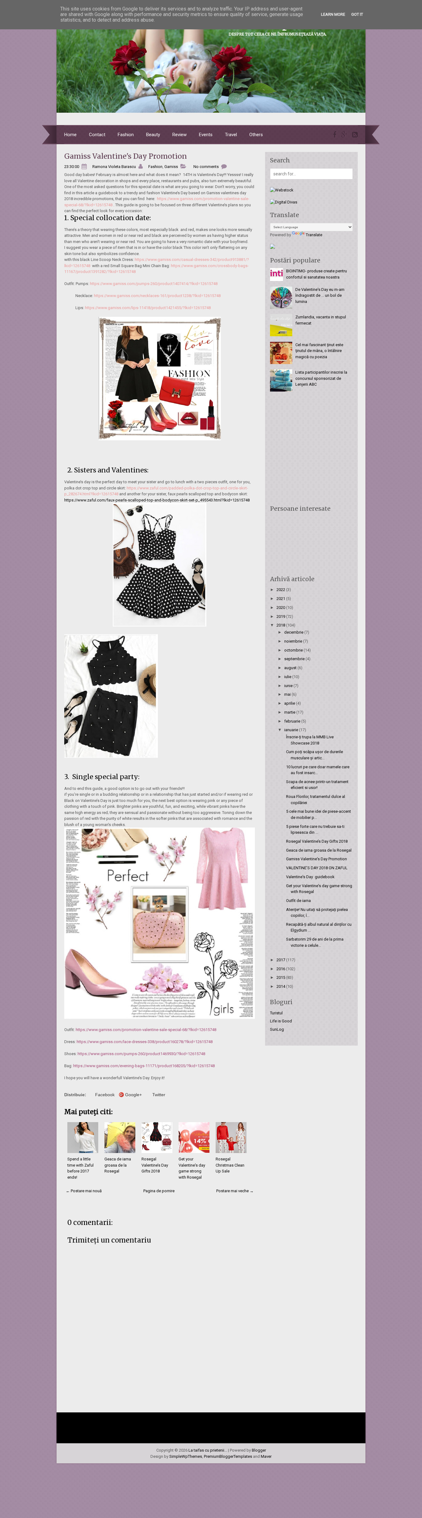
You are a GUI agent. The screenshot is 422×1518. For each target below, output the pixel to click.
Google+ (133, 1094)
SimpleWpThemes (185, 1456)
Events (206, 134)
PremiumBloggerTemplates (228, 1456)
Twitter (158, 1094)
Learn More (333, 14)
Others (256, 134)
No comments (206, 166)
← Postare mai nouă (84, 1191)
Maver (266, 1456)
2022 (281, 589)
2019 (281, 616)
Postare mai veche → (235, 1191)
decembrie (294, 632)
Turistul (276, 1013)
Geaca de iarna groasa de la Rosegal (117, 1165)
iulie (288, 676)
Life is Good (281, 1021)
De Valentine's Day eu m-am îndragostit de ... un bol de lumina (319, 295)
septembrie (295, 658)
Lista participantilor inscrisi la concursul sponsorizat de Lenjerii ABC (321, 378)
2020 (281, 607)
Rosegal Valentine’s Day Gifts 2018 (154, 1165)
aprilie (290, 703)
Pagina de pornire (159, 1191)
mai (288, 694)
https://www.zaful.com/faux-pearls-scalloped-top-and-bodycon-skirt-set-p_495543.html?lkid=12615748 (157, 500)
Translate (314, 235)
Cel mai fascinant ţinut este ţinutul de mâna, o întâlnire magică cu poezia (319, 350)
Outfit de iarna (298, 900)
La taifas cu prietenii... (207, 1450)
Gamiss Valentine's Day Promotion (125, 156)
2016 (281, 969)
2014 (281, 986)
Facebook (105, 1094)
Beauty (153, 134)
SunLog (277, 1029)
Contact (97, 134)
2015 (281, 977)
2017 (281, 960)
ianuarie (291, 730)
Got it (357, 14)
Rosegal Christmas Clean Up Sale (230, 1165)
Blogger (259, 1450)
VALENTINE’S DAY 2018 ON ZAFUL (317, 868)
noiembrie (293, 641)
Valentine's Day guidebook (310, 876)
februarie (292, 721)
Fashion (126, 134)
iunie (288, 685)
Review (179, 134)
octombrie (294, 650)
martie (290, 712)
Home (70, 134)
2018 (281, 625)
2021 (281, 598)
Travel (231, 134)
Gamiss (171, 166)
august (291, 667)
